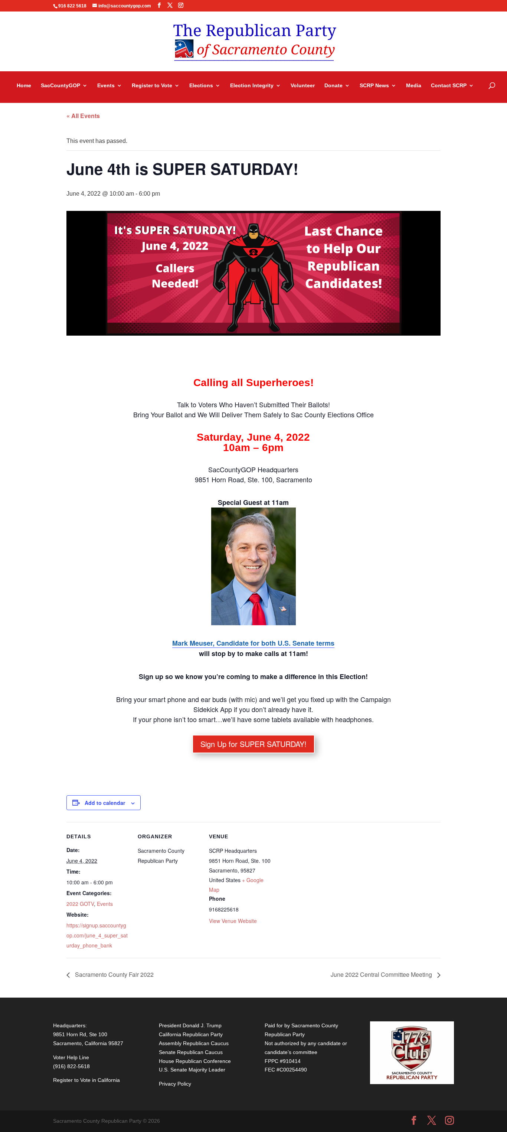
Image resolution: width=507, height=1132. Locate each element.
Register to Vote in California (86, 1080)
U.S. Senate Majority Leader (192, 1070)
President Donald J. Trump (190, 1025)
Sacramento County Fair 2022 (113, 974)
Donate (333, 85)
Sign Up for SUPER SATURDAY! (253, 743)
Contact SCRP (449, 85)
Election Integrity (252, 85)
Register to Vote (152, 85)
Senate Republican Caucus (191, 1052)
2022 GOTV (80, 903)
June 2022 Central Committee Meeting (382, 974)
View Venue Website (233, 920)
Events (106, 85)
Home (24, 85)
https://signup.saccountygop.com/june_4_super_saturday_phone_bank (97, 935)
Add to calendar (105, 802)
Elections (201, 85)
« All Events (83, 115)
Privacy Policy (175, 1084)
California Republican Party (191, 1034)
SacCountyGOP (60, 85)
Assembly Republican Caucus (194, 1043)
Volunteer (303, 85)
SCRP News (374, 85)
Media (413, 85)
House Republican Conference (195, 1061)
